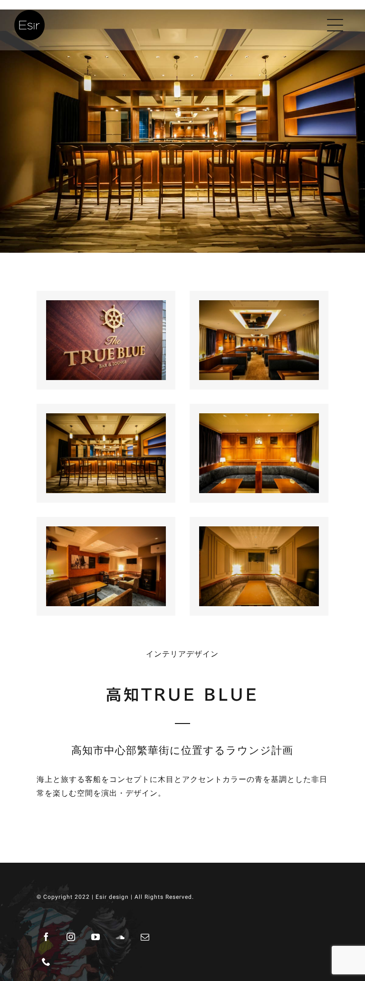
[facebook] (47, 937)
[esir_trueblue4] (106, 420)
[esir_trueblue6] (106, 307)
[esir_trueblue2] (106, 533)
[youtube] (96, 937)
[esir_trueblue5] (259, 307)
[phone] (47, 961)
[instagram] (71, 937)
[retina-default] (29, 13)
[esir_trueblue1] (259, 533)
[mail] (145, 937)
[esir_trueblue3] (259, 420)
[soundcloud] (121, 937)
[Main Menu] (337, 25)
